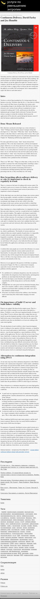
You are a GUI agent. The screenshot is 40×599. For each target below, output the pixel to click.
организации (23, 539)
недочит (27, 452)
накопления (28, 537)
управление (30, 529)
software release (11, 452)
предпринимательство (8, 516)
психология (17, 549)
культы (17, 522)
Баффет (3, 526)
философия (28, 533)
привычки (22, 543)
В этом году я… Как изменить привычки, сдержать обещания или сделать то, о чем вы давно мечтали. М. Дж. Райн (19, 467)
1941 (34, 518)
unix (34, 537)
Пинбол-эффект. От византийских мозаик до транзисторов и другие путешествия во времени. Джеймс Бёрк (20, 475)
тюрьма (32, 535)
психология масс (18, 533)
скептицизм (29, 514)
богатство (13, 545)
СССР (22, 522)
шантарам (25, 553)
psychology (31, 528)
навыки (3, 549)
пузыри (31, 547)
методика (4, 557)
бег (2, 545)
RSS (2, 566)
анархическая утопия (31, 555)
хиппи (26, 547)
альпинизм (25, 524)
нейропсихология (27, 516)
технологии (25, 535)
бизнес (35, 526)
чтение (28, 531)
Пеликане (4, 596)
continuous (3, 452)
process (32, 450)
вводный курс (29, 512)
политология (20, 518)
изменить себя (5, 529)
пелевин (13, 518)
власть (31, 539)
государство (15, 529)
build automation (20, 452)
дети (7, 524)
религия (3, 522)
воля (19, 545)
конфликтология (15, 524)
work (34, 543)
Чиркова (21, 537)
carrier (2, 537)
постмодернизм (6, 528)
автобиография (6, 514)
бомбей (3, 512)
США (18, 535)
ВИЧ (21, 555)
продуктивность (6, 533)
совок (31, 553)
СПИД (12, 543)
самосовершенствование (9, 541)
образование (14, 539)
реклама (16, 555)
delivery (37, 450)
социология (4, 551)
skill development (14, 551)
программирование (18, 514)
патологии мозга (6, 535)
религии (3, 555)
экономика (24, 551)
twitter (2, 569)
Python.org (4, 586)
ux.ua (14, 535)
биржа (3, 524)
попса (16, 543)
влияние (34, 549)
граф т (9, 526)
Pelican (3, 583)
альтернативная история (9, 553)
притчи (18, 516)
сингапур (28, 520)
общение (29, 543)
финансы (29, 518)
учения (22, 529)
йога (33, 520)
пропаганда (25, 545)
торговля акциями (11, 537)
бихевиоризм (5, 539)
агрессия (10, 555)
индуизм (6, 545)
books (2, 503)
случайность (5, 518)
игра (35, 514)
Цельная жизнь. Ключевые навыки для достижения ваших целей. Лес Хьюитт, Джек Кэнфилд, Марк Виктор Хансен (20, 482)
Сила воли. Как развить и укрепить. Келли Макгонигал (19, 493)
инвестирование (18, 520)
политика (9, 549)
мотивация (10, 522)
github (2, 573)
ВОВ (19, 553)
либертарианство (13, 531)
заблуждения (34, 524)
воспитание (16, 526)
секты (16, 547)
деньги (11, 547)
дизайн (29, 526)
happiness (4, 531)
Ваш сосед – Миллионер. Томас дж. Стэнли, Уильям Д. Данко (20, 488)
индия (25, 528)
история (23, 526)
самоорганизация (6, 520)
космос (22, 531)
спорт (14, 528)
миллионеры (26, 549)
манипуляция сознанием (15, 512)
